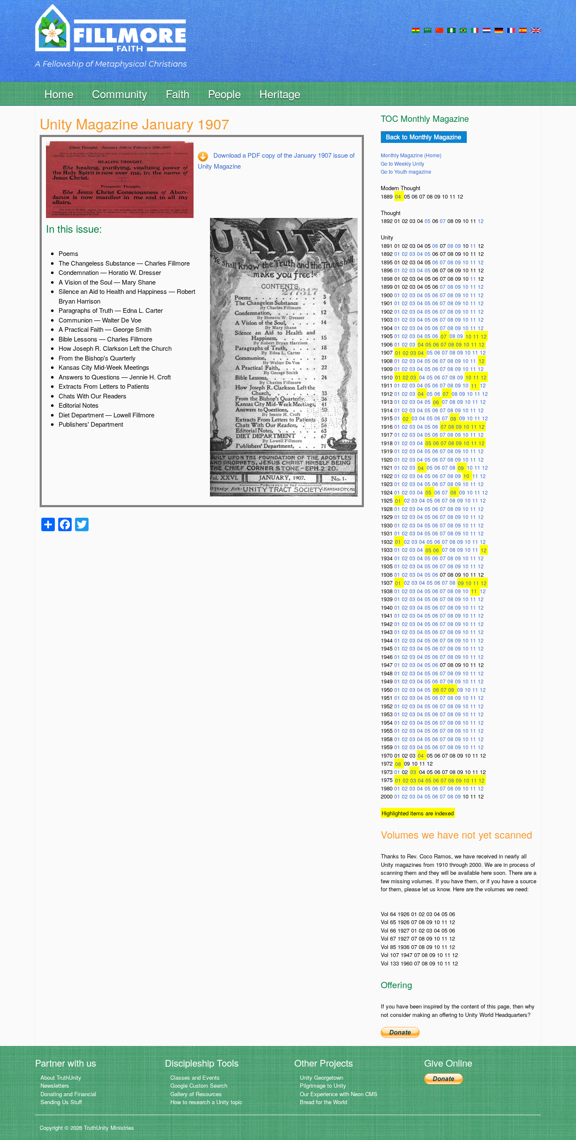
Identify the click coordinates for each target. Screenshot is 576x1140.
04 (398, 196)
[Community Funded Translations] (536, 29)
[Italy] (475, 29)
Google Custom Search (198, 1085)
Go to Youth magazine (406, 171)
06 (435, 245)
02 (405, 253)
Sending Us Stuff (61, 1102)
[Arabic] (427, 29)
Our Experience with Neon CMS (338, 1094)
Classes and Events (195, 1077)
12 (481, 220)
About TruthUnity (60, 1077)
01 (397, 253)
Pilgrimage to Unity (323, 1085)
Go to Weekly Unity (402, 163)
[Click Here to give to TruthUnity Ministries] (443, 1078)
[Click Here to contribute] (400, 1031)
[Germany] (499, 29)
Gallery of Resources (196, 1094)
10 (465, 262)
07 (443, 220)
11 (473, 245)
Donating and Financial (68, 1094)
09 (458, 245)
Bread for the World (323, 1102)
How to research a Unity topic (206, 1102)
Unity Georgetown (321, 1077)
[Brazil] (463, 29)
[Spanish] (523, 29)
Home (58, 93)
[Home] (110, 35)
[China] (439, 29)
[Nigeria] (451, 29)
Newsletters (54, 1085)
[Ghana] (416, 29)
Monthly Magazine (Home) (411, 155)
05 (428, 220)
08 (450, 245)
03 (412, 253)
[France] (511, 29)
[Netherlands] (486, 29)
